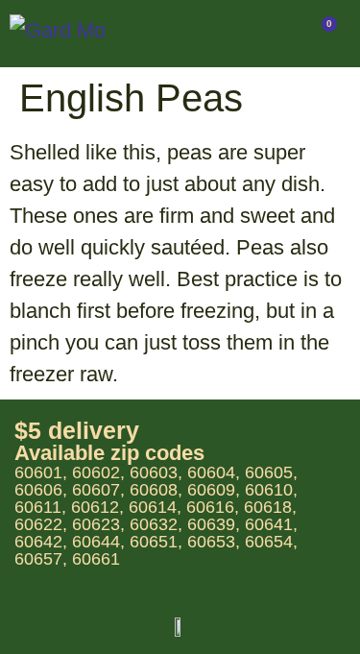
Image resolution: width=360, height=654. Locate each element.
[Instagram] (296, 627)
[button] (218, 34)
